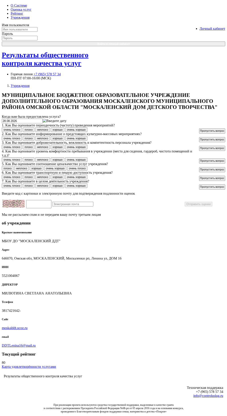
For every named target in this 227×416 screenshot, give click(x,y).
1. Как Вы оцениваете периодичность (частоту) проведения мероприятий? (58, 125)
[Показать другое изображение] (13, 206)
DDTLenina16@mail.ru (19, 345)
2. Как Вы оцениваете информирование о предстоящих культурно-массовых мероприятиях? (72, 134)
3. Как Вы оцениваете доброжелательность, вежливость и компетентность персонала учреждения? (76, 142)
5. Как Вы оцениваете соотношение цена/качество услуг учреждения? (55, 164)
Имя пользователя (15, 25)
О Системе (19, 5)
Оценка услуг (21, 9)
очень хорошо (76, 129)
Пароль (7, 34)
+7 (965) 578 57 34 (47, 74)
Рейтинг (17, 13)
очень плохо (12, 129)
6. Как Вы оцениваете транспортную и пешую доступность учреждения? (57, 172)
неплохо (42, 129)
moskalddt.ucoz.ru (14, 328)
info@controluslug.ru (208, 396)
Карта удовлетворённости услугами (29, 366)
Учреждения (20, 17)
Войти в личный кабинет (113, 44)
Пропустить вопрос (212, 130)
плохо (29, 129)
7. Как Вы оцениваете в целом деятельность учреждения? (45, 181)
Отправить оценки (198, 204)
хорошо (58, 129)
